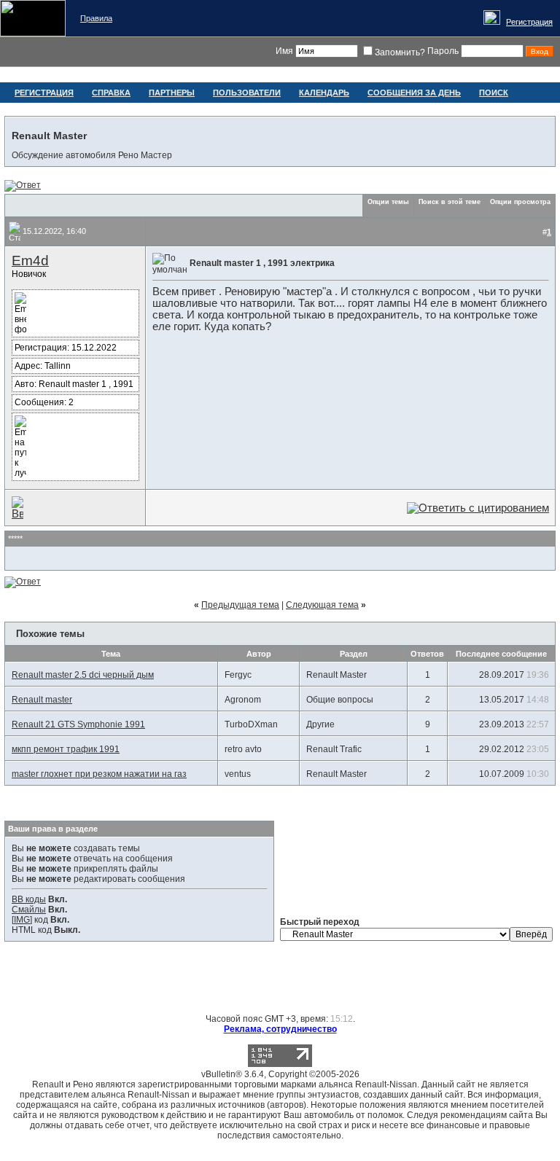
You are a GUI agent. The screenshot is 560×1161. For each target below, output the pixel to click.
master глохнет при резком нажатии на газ (99, 774)
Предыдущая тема (240, 605)
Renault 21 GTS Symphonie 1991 (78, 724)
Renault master (42, 700)
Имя (284, 51)
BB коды (29, 899)
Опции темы (388, 202)
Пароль (443, 51)
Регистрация (529, 21)
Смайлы (29, 909)
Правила (96, 18)
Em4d (30, 260)
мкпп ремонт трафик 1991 (66, 749)
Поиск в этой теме (450, 202)
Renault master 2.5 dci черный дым (83, 675)
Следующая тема (322, 605)
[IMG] (22, 920)
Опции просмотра (520, 202)
